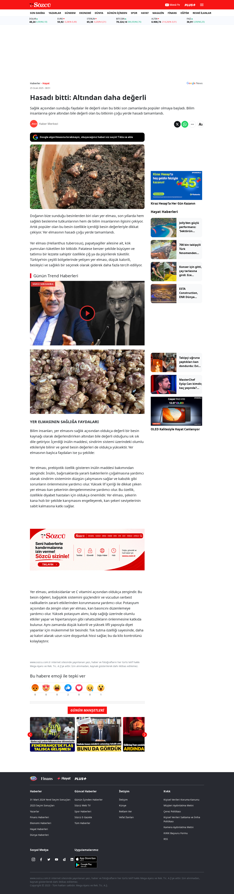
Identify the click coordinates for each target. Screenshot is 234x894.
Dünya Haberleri (39, 834)
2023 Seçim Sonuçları (42, 805)
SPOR (134, 13)
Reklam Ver (125, 811)
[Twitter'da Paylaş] (177, 124)
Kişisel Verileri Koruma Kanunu (181, 799)
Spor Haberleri (83, 811)
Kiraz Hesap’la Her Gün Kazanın (173, 203)
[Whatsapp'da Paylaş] (184, 124)
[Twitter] (48, 859)
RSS (166, 839)
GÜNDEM (70, 13)
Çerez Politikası (172, 811)
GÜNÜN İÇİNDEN (117, 13)
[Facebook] (41, 859)
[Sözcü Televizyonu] (33, 778)
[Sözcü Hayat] (64, 778)
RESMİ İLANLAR (202, 13)
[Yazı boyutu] (200, 124)
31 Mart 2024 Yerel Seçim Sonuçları (50, 799)
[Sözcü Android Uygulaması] (86, 865)
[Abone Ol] (194, 83)
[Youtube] (56, 859)
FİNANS (172, 13)
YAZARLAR (55, 13)
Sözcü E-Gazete (83, 817)
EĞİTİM (185, 13)
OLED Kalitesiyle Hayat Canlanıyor (175, 429)
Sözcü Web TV (82, 805)
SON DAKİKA (37, 13)
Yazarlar (34, 811)
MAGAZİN (158, 13)
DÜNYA (99, 13)
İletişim (123, 799)
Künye (122, 805)
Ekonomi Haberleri (40, 823)
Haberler (36, 791)
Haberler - (36, 83)
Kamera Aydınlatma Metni (179, 827)
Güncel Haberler (86, 791)
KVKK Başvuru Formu (176, 833)
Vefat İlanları (126, 817)
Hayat (46, 83)
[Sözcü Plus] (80, 778)
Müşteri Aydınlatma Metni (179, 805)
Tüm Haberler (82, 823)
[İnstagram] (33, 859)
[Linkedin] (72, 859)
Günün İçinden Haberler (89, 799)
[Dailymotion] (64, 859)
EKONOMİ (85, 13)
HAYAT (145, 13)
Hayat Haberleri (164, 211)
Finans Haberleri (39, 817)
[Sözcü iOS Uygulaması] (86, 859)
